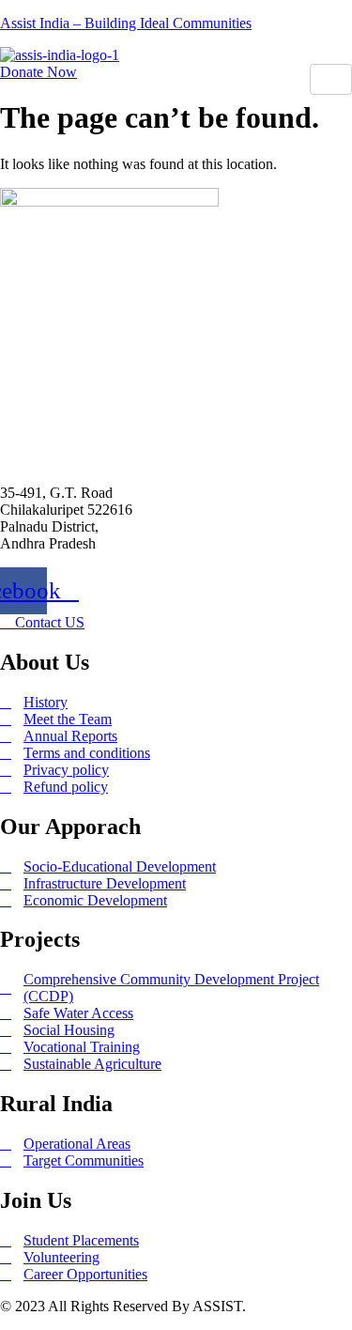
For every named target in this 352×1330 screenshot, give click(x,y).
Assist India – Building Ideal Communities (126, 23)
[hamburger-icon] (331, 79)
